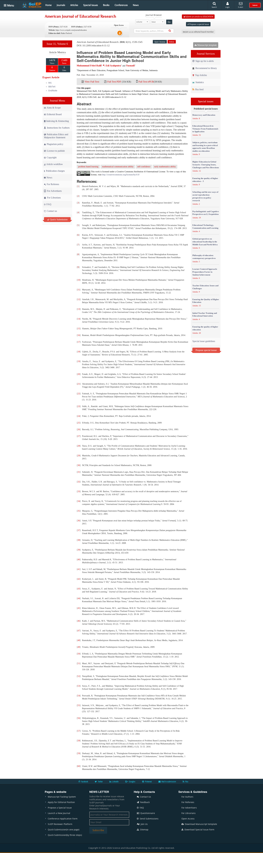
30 (79, 465)
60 (79, 766)
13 (79, 309)
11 (79, 290)
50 (79, 654)
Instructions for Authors (58, 127)
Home (48, 5)
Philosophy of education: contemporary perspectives (204, 256)
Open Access (188, 818)
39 (79, 550)
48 (79, 640)
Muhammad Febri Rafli (89, 65)
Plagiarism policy (54, 144)
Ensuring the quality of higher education (205, 328)
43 (79, 589)
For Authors (187, 796)
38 (79, 540)
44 (79, 598)
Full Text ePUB (146, 81)
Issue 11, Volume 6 (57, 43)
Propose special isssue (206, 350)
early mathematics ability (165, 166)
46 (79, 621)
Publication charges (55, 171)
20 (79, 374)
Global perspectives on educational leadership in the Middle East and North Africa (205, 242)
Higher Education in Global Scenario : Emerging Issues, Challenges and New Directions (205, 165)
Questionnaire (147, 813)
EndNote (52, 90)
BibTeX (51, 86)
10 (79, 280)
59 (79, 753)
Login (227, 7)
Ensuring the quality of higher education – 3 (205, 179)
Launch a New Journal (59, 813)
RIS (50, 82)
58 (79, 740)
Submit (255, 5)
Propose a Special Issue (60, 807)
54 (79, 696)
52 (79, 676)
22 (79, 393)
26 (79, 429)
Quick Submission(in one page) (63, 829)
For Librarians (53, 197)
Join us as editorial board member (199, 31)
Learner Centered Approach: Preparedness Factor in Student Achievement (204, 272)
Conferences (121, 5)
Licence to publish (55, 151)
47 (79, 630)
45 (79, 608)
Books (106, 5)
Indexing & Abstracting (57, 121)
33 (79, 491)
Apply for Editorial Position (61, 802)
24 (79, 416)
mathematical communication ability (117, 166)
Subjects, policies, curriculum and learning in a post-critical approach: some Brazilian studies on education (205, 146)
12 (79, 299)
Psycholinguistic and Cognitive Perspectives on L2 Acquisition (205, 212)
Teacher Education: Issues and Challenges (205, 287)
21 (79, 384)
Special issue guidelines (203, 341)
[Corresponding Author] (103, 65)
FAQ (48, 204)
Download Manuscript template (200, 824)
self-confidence (143, 166)
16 (79, 335)
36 (79, 520)
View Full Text (92, 81)
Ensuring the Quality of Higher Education (205, 300)
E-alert (240, 7)
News (136, 5)
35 (79, 511)
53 (79, 686)
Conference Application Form (62, 818)
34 (79, 501)
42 (79, 579)
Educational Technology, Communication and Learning (205, 226)
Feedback (144, 802)
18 (79, 352)
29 (79, 455)
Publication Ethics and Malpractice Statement (56, 136)
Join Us (144, 824)
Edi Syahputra (113, 65)
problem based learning (88, 166)
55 (79, 705)
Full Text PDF (114, 81)
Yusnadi (130, 65)
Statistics (199, 82)
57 (79, 731)
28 (79, 446)
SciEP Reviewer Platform (60, 824)
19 (79, 361)
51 (79, 663)
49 (79, 647)
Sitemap (143, 829)
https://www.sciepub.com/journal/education (71, 30)
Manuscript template (207, 45)
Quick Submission (58, 219)
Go (169, 21)
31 (79, 472)
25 (79, 423)
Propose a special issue (199, 24)
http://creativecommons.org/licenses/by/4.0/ (121, 175)
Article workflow (54, 164)
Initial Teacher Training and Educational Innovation (204, 314)
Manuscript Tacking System (62, 796)
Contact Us (145, 796)
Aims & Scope (54, 107)
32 (79, 482)
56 (79, 718)
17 (79, 342)
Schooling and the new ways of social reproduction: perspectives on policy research (205, 196)
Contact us (51, 211)
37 (79, 530)
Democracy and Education (203, 115)
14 (79, 319)
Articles (74, 5)
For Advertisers (54, 191)
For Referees (52, 184)
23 (79, 406)
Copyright (51, 157)
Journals (61, 5)
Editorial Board (54, 114)
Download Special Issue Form (199, 829)
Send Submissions (148, 818)
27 (79, 436)
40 (79, 559)
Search (214, 7)
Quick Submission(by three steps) (65, 835)
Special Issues (90, 5)
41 (79, 569)
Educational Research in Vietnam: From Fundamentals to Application (205, 129)
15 (79, 328)
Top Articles (201, 75)
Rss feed (199, 89)
